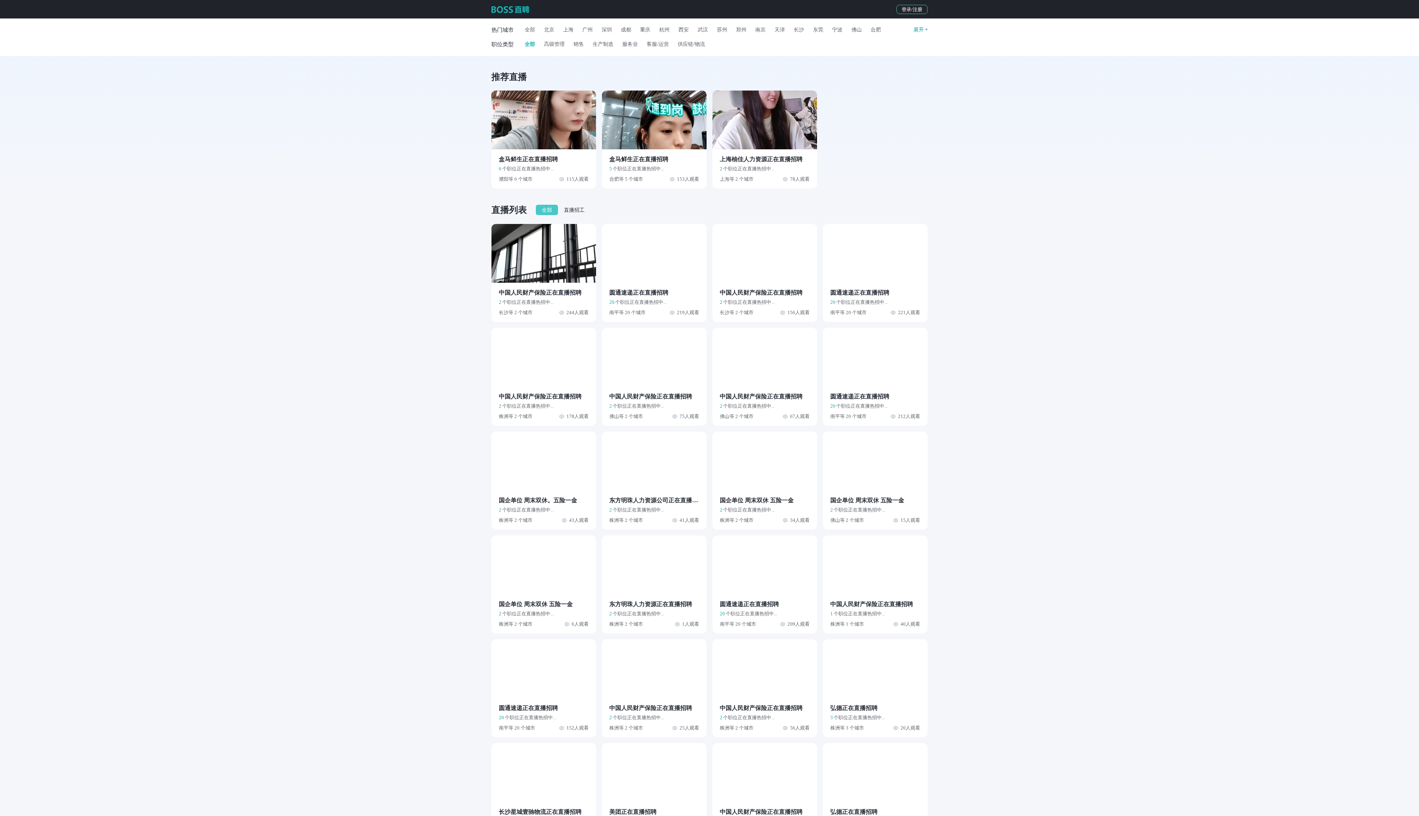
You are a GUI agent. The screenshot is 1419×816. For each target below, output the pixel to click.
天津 (780, 30)
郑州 (741, 30)
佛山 (856, 30)
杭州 (664, 30)
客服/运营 (658, 44)
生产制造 (603, 44)
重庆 (645, 30)
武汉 (703, 30)
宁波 (837, 30)
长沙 (799, 30)
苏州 (722, 30)
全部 (530, 30)
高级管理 (554, 44)
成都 (626, 30)
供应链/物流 (691, 44)
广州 (587, 30)
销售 (579, 44)
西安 (683, 30)
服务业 (630, 44)
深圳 (607, 30)
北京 (549, 30)
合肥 (876, 30)
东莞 (818, 30)
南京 (760, 30)
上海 (568, 30)
